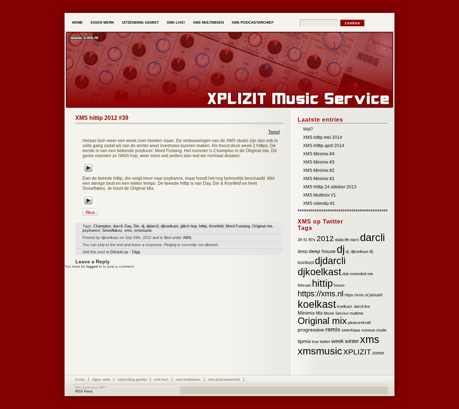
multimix (357, 313)
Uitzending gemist (140, 22)
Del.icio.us (119, 252)
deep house (322, 251)
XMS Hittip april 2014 (323, 145)
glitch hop (188, 226)
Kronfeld (216, 226)
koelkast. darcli (350, 306)
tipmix (304, 341)
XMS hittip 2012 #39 (101, 118)
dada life (342, 240)
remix (332, 329)
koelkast (317, 304)
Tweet (274, 132)
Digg (136, 252)
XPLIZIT (357, 352)
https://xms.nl (321, 293)
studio (381, 330)
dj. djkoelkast (357, 251)
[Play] (88, 174)
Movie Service (336, 313)
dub (345, 274)
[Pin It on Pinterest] (90, 212)
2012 (325, 238)
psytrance (91, 230)
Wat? (308, 129)
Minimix (306, 313)
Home (77, 22)
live (367, 306)
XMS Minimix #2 (319, 170)
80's (312, 240)
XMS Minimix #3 (319, 162)
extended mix (361, 274)
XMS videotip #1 (319, 203)
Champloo (102, 226)
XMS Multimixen (208, 22)
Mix (319, 313)
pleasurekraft (359, 322)
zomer (378, 353)
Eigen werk (102, 22)
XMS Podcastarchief (253, 22)
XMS (187, 237)
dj (142, 226)
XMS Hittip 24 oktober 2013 (329, 186)
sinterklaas (350, 330)
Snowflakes (112, 230)
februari (304, 285)
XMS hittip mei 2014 (322, 137)
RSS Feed (84, 391)
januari (376, 294)
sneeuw (368, 330)
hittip (203, 226)
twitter (325, 341)
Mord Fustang (238, 226)
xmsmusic (143, 230)
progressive (311, 330)
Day (127, 226)
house (339, 285)
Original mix (262, 226)
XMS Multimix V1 (319, 195)
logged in (94, 266)
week (337, 341)
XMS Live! (176, 22)
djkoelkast (169, 226)
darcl (354, 240)
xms (128, 230)
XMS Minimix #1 (319, 178)
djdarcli (152, 226)
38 (300, 240)
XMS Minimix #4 (319, 153)
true (315, 341)
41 (305, 240)
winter (352, 341)
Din (136, 226)
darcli (117, 226)
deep (303, 251)
